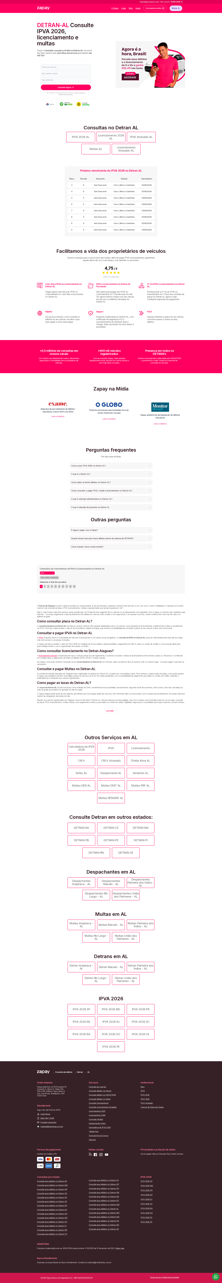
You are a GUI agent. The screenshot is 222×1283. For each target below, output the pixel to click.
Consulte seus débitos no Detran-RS (104, 1188)
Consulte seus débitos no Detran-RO (104, 1225)
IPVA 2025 (145, 1095)
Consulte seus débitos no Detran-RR (52, 1230)
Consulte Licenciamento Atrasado (103, 1107)
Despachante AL (111, 773)
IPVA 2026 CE (140, 1034)
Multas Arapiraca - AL (81, 925)
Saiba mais (119, 1248)
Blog (131, 8)
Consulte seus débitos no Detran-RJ (104, 1180)
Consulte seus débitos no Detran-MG (52, 1185)
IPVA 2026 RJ (111, 1021)
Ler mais (109, 711)
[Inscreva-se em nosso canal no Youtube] (106, 1154)
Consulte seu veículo (97, 1087)
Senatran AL (141, 773)
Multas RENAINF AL (111, 798)
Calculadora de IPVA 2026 (81, 748)
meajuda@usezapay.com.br (51, 1126)
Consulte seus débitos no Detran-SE (104, 1229)
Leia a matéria (57, 416)
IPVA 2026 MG (111, 1009)
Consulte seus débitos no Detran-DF (52, 1181)
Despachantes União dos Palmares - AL (126, 895)
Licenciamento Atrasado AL (126, 149)
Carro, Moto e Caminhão (49, 578)
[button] (111, 465)
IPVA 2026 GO (111, 1034)
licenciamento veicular (48, 655)
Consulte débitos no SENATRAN (102, 1095)
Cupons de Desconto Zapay (152, 1107)
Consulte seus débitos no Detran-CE (52, 1201)
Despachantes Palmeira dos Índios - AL (140, 882)
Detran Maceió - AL (111, 967)
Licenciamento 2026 (97, 1115)
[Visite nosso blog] (90, 1154)
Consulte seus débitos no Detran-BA (104, 1197)
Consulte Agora (64, 87)
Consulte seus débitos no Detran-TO (52, 1234)
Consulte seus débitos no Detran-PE (52, 1197)
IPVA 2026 (145, 1099)
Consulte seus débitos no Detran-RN (104, 1192)
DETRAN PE (111, 840)
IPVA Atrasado (147, 1103)
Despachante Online (97, 1123)
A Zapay (115, 8)
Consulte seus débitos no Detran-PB (104, 1221)
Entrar (174, 8)
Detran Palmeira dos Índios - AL (141, 967)
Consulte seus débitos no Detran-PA (52, 1222)
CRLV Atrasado (111, 760)
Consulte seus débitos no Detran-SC (52, 1193)
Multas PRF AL (140, 785)
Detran (80, 1072)
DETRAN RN (96, 852)
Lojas (123, 8)
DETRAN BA (81, 827)
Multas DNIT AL (111, 785)
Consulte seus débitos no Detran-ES (104, 1201)
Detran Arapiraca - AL (81, 967)
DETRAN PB (81, 840)
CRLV (81, 760)
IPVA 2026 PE (111, 1046)
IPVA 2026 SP (81, 1009)
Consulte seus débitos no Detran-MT (52, 1218)
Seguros (92, 1140)
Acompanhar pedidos (154, 8)
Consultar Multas (96, 1119)
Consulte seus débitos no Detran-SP (104, 1184)
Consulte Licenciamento (98, 1103)
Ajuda (137, 8)
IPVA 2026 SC (140, 1021)
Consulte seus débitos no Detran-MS (104, 1217)
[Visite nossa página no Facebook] (95, 1154)
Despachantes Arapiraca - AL (81, 882)
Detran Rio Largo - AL (96, 979)
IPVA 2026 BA (81, 1034)
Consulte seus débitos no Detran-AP (52, 1206)
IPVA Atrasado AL (141, 137)
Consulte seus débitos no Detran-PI (51, 1226)
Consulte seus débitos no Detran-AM (104, 1205)
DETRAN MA (141, 827)
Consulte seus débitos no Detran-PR (52, 1189)
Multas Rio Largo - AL (96, 937)
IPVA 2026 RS (81, 1021)
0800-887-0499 (47, 1118)
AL (88, 1072)
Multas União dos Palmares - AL (126, 937)
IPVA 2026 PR (140, 1009)
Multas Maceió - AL (111, 924)
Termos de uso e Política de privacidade (71, 93)
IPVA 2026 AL (80, 137)
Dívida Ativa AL (140, 760)
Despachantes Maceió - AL (111, 882)
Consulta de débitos (63, 1072)
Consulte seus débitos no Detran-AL (104, 1209)
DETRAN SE (125, 852)
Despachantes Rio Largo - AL (96, 895)
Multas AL (95, 149)
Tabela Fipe (93, 1131)
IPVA (41, 637)
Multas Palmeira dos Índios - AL (141, 925)
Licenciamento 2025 (97, 1111)
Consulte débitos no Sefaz (100, 1099)
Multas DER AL (81, 785)
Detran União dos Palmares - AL (126, 979)
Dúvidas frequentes (48, 1122)
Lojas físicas (45, 1114)
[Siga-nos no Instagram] (101, 1154)
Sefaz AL (81, 773)
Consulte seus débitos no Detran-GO (52, 1214)
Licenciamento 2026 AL (111, 137)
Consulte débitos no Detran (100, 1091)
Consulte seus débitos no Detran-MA (104, 1213)
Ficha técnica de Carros (98, 1136)
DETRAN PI (141, 840)
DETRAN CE (111, 827)
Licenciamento (140, 748)
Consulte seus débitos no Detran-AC (52, 1210)
